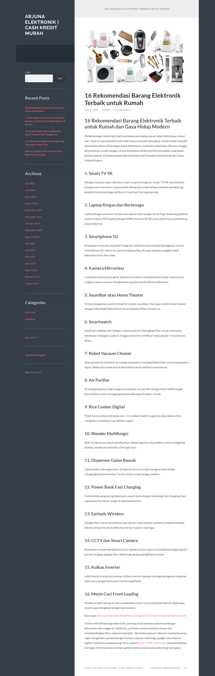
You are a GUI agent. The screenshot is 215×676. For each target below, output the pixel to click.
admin (106, 110)
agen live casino (33, 372)
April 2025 (30, 263)
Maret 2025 (31, 270)
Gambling (30, 319)
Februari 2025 (32, 276)
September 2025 (33, 230)
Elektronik (30, 312)
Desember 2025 (33, 210)
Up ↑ (186, 668)
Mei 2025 (30, 256)
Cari (28, 72)
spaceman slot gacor (35, 354)
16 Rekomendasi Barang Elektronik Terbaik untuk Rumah (133, 99)
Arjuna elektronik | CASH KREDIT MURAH (42, 25)
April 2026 (30, 196)
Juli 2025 (30, 243)
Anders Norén (171, 668)
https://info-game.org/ (151, 643)
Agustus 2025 (32, 236)
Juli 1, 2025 (91, 110)
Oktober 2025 (32, 223)
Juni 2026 (30, 190)
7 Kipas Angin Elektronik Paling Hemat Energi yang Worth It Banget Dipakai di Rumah (45, 121)
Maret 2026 (31, 203)
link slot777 (31, 337)
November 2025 (33, 216)
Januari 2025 (32, 283)
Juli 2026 (30, 183)
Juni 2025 (30, 250)
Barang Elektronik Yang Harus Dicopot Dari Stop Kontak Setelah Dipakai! (142, 615)
